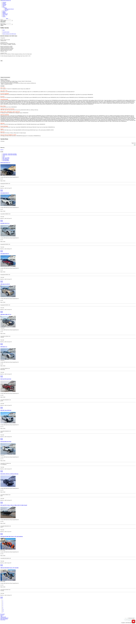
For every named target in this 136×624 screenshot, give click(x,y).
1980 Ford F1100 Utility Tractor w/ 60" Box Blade (9, 567)
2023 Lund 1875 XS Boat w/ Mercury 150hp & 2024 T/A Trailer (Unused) (13, 505)
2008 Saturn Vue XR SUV (5, 284)
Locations (4, 5)
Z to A (4, 156)
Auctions (4, 3)
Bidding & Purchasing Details (5, 77)
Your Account (5, 14)
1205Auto (2, 337)
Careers (4, 11)
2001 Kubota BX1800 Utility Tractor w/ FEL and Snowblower (11, 536)
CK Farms (2, 590)
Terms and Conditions (4, 618)
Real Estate (4, 4)
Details (1, 190)
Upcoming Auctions (6, 31)
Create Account (5, 13)
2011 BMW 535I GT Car (4, 223)
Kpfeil (1, 432)
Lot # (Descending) (6, 160)
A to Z (4, 155)
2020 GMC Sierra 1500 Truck (5, 410)
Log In (4, 15)
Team (1, 615)
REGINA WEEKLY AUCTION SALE (9, 33)
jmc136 (1, 400)
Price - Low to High (6, 157)
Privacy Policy (2, 619)
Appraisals (6, 9)
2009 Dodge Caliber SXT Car (5, 314)
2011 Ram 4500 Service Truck (5, 441)
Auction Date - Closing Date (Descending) (10, 154)
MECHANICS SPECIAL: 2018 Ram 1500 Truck (9, 473)
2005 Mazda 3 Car (3, 346)
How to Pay (5, 10)
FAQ (3, 6)
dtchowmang (2, 369)
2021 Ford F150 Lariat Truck (5, 378)
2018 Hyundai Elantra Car (5, 162)
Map (1, 60)
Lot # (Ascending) (6, 159)
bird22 (1, 495)
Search (2, 25)
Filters (2, 21)
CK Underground (3, 464)
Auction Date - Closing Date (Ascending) (10, 153)
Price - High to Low (6, 158)
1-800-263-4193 (3, 616)
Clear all (1, 149)
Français (4, 12)
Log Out (4, 16)
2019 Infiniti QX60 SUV (4, 253)
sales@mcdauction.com (4, 617)
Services (4, 7)
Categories (4, 2)
